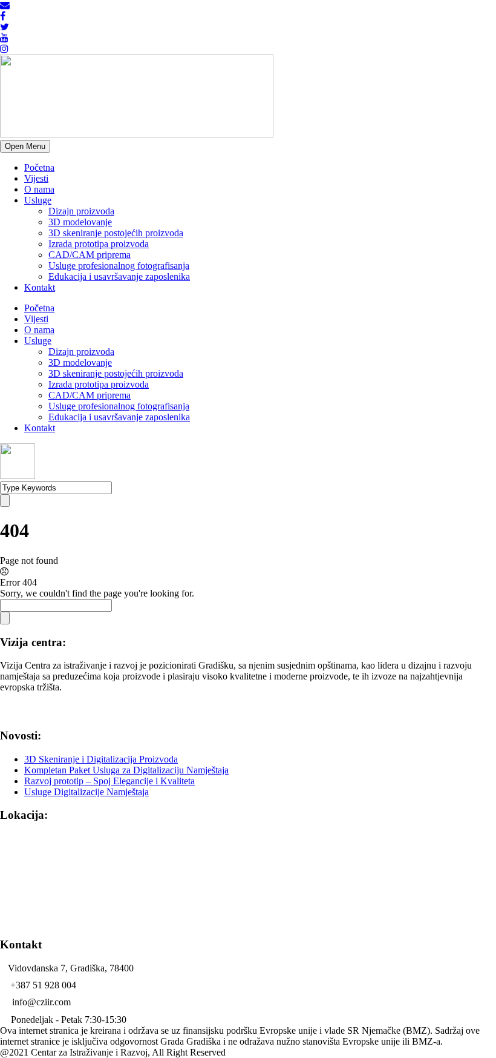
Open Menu (25, 146)
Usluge (37, 200)
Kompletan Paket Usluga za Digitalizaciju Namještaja (126, 770)
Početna (39, 167)
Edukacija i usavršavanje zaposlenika (119, 276)
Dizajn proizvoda (81, 211)
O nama (39, 189)
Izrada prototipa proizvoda (98, 244)
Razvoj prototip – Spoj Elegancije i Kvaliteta (109, 781)
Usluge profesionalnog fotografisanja (118, 265)
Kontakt (39, 287)
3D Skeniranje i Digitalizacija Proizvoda (101, 759)
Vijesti (36, 178)
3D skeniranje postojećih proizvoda (115, 233)
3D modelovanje (80, 222)
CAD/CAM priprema (89, 255)
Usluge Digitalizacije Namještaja (86, 792)
